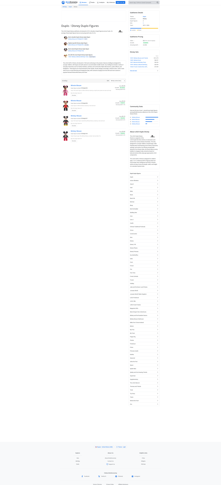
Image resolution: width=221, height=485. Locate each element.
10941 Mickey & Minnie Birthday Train (78, 56)
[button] (133, 40)
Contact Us (111, 461)
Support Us (112, 464)
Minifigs (65, 6)
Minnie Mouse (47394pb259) (76, 45)
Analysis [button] (101, 2)
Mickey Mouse (76, 116)
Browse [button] (84, 2)
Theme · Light (122, 447)
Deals (77, 464)
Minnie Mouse (76, 85)
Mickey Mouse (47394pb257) (76, 39)
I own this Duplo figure (117, 93)
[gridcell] (136, 28)
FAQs (143, 458)
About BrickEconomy (110, 458)
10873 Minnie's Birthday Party (138, 62)
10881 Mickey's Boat (135, 60)
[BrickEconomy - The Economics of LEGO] (69, 2)
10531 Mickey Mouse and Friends (139, 58)
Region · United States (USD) (105, 447)
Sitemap (143, 464)
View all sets (133, 70)
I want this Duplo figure (117, 96)
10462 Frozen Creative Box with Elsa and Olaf (142, 66)
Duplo (70, 6)
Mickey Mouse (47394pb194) (76, 50)
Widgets (143, 461)
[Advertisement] (93, 15)
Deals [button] (92, 2)
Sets (78, 458)
